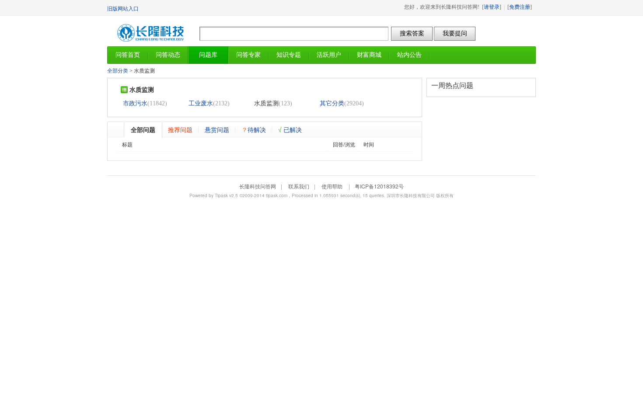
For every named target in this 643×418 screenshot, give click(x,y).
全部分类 (117, 71)
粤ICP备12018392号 (379, 186)
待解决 (253, 129)
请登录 (492, 7)
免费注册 (519, 7)
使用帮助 (332, 186)
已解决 (290, 129)
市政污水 (135, 103)
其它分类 (332, 103)
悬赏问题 (217, 129)
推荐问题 (180, 129)
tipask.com (276, 195)
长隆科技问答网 (153, 31)
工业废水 (201, 103)
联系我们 (298, 186)
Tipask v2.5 (226, 195)
